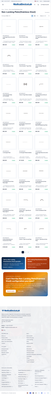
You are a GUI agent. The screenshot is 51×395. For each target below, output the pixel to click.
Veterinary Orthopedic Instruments (34, 354)
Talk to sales (21, 291)
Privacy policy (5, 337)
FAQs (28, 341)
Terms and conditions (6, 339)
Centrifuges (29, 356)
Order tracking (30, 339)
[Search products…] (34, 4)
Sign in (41, 1)
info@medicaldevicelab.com (16, 1)
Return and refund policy (7, 341)
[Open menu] (3, 4)
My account (4, 350)
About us (3, 335)
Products (6, 9)
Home (3, 9)
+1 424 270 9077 (6, 1)
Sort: (37, 15)
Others (28, 358)
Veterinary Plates (30, 352)
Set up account (5, 348)
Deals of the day (30, 337)
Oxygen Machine (30, 360)
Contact (3, 343)
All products (29, 348)
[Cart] (38, 4)
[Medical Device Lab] (22, 4)
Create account (46, 1)
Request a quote (10, 291)
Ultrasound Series (30, 350)
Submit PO (4, 354)
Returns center (30, 343)
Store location (30, 335)
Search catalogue (30, 361)
